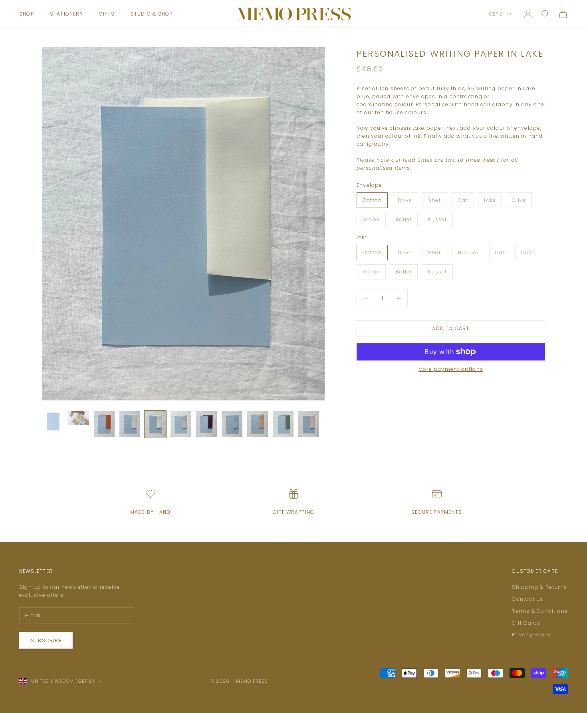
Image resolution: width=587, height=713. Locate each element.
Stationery (66, 13)
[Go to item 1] (53, 421)
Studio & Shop (152, 13)
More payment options (450, 369)
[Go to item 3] (104, 424)
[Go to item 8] (232, 424)
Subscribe (46, 640)
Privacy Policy (531, 634)
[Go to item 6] (181, 424)
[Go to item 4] (130, 424)
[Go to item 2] (78, 418)
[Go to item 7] (206, 424)
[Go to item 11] (308, 424)
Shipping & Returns (539, 587)
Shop (26, 13)
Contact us (527, 599)
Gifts (107, 13)
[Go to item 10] (283, 424)
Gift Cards (526, 623)
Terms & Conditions (540, 611)
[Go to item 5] (155, 424)
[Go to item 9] (257, 424)
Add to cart (450, 328)
